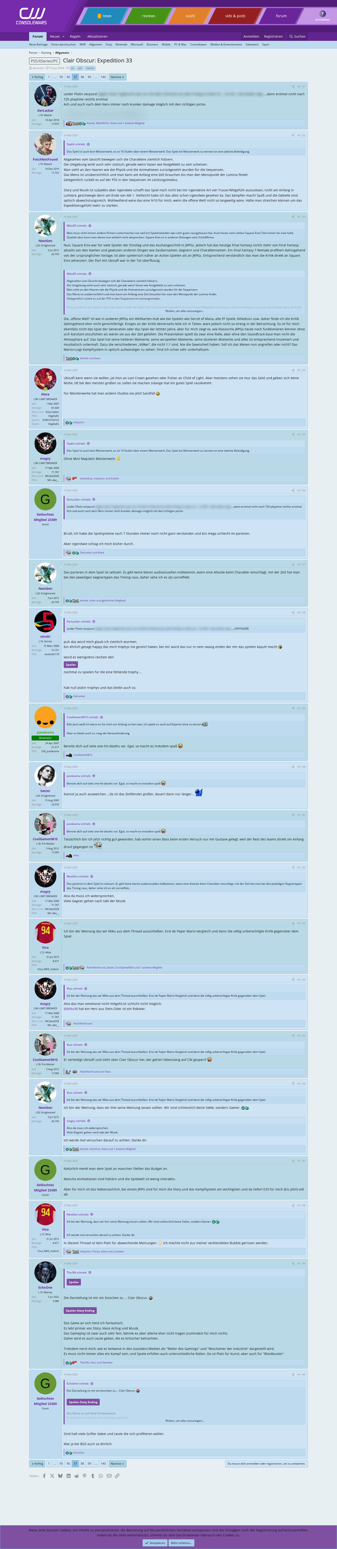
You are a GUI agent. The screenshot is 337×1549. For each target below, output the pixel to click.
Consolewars (198, 44)
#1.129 (301, 708)
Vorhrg (38, 77)
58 (82, 77)
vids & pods (235, 15)
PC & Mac (180, 44)
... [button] (55, 77)
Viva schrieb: (75, 988)
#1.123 (301, 216)
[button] (63, 36)
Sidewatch (252, 44)
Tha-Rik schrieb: (77, 1272)
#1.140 (301, 1374)
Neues (55, 36)
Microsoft (137, 44)
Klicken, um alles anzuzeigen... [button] (185, 311)
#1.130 (301, 766)
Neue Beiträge (38, 44)
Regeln (75, 36)
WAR (83, 44)
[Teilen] (293, 86)
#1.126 (301, 490)
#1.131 (301, 815)
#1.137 (301, 1160)
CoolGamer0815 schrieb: (83, 717)
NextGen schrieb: (78, 876)
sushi (190, 15)
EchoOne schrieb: (78, 1383)
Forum (38, 36)
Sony (109, 44)
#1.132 (301, 867)
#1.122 (301, 135)
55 (61, 77)
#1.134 (301, 979)
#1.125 (301, 434)
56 (68, 77)
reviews (148, 15)
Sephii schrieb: (76, 144)
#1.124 (301, 370)
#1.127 (301, 564)
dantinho (38, 68)
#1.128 (301, 612)
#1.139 (301, 1263)
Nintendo (121, 44)
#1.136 (301, 1083)
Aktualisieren (97, 36)
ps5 (80, 68)
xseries (90, 68)
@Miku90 (71, 1009)
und (90, 358)
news (107, 15)
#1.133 (301, 923)
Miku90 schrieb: (77, 226)
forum (281, 15)
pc (72, 68)
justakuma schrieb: (79, 776)
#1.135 (301, 1035)
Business (152, 44)
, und (99, 478)
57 (75, 77)
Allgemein (95, 44)
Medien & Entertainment (226, 44)
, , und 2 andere (102, 1251)
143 (103, 77)
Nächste (116, 77)
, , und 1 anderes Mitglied (115, 123)
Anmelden (322, 19)
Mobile (166, 44)
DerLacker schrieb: (79, 499)
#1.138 (301, 1205)
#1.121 (301, 86)
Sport (265, 44)
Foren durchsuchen (63, 44)
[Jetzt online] (45, 389)
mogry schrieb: (76, 1121)
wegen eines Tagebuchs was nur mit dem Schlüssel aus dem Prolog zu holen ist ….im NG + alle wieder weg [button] (180, 94)
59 (89, 77)
